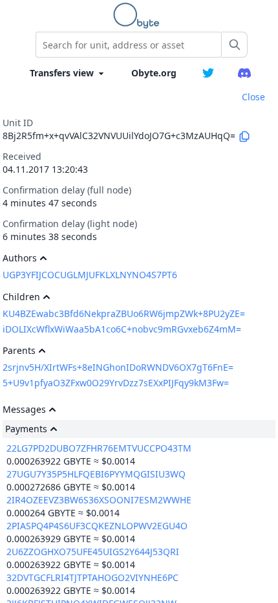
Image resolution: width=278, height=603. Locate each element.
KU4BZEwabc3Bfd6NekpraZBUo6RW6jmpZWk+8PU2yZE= (124, 313)
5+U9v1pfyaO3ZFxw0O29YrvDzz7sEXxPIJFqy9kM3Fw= (116, 383)
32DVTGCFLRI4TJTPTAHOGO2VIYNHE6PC (92, 577)
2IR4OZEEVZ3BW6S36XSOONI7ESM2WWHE (98, 500)
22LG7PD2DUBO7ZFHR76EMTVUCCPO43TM (98, 448)
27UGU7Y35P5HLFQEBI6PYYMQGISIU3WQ (96, 474)
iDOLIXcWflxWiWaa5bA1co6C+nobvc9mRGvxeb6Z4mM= (122, 329)
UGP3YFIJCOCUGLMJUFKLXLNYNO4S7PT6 (90, 275)
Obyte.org (153, 73)
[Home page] (139, 15)
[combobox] (129, 45)
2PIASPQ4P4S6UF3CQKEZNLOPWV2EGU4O (96, 526)
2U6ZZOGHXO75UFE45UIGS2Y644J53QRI (92, 551)
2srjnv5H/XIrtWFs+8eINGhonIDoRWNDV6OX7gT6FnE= (118, 367)
